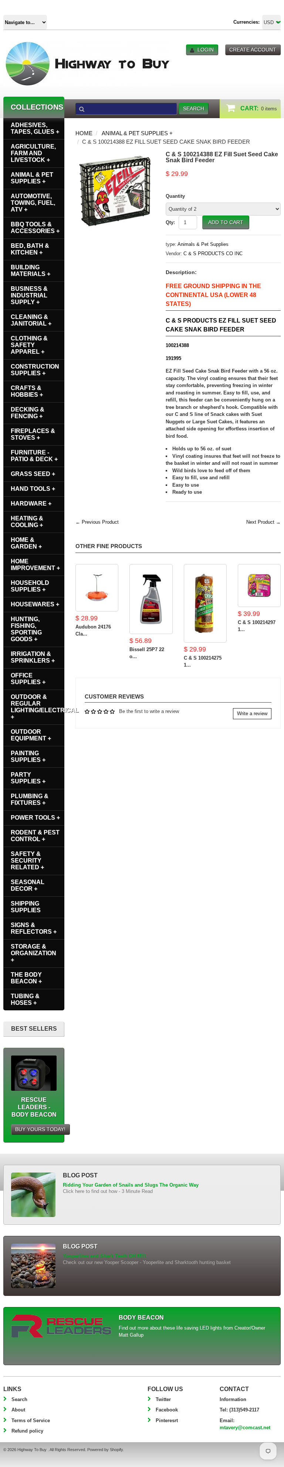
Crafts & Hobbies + (27, 391)
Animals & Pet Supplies (203, 244)
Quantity (175, 196)
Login (205, 50)
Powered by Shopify (105, 1449)
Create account (252, 50)
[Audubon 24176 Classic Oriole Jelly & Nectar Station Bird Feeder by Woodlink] (96, 587)
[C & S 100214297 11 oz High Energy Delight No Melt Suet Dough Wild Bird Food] (259, 585)
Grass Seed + (33, 474)
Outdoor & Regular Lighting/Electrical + (37, 707)
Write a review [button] (252, 713)
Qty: (170, 222)
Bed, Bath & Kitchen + (30, 249)
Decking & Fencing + (27, 412)
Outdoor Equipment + (31, 735)
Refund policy (27, 1431)
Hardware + (31, 503)
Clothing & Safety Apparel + (29, 345)
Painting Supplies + (28, 756)
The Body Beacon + (26, 977)
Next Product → (263, 522)
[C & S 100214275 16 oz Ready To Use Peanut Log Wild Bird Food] (205, 603)
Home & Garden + (26, 543)
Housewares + (35, 604)
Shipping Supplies (26, 906)
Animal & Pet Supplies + (137, 133)
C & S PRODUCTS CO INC (213, 253)
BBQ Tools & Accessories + (35, 227)
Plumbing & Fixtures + (29, 799)
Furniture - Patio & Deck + (34, 455)
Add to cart (225, 222)
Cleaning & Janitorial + (31, 320)
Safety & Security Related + (27, 860)
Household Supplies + (30, 586)
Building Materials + (30, 270)
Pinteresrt (167, 1420)
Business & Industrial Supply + (29, 295)
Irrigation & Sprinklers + (33, 657)
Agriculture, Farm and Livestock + (33, 153)
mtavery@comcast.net (245, 1427)
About (18, 1410)
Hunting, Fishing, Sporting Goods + (26, 629)
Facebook (167, 1410)
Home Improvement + (35, 564)
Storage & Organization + (33, 953)
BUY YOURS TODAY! (40, 1129)
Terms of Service (30, 1420)
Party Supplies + (28, 777)
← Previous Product (97, 522)
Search (19, 1399)
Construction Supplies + (35, 369)
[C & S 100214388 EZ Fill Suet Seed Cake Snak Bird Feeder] (115, 155)
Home (83, 133)
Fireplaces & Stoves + (33, 434)
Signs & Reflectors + (34, 928)
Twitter (163, 1399)
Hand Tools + (33, 489)
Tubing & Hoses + (25, 999)
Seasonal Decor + (27, 885)
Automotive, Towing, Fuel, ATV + (33, 203)
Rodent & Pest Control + (35, 835)
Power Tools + (35, 817)
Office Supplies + (28, 678)
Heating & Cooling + (27, 521)
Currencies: (246, 22)
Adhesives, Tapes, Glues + (35, 128)
